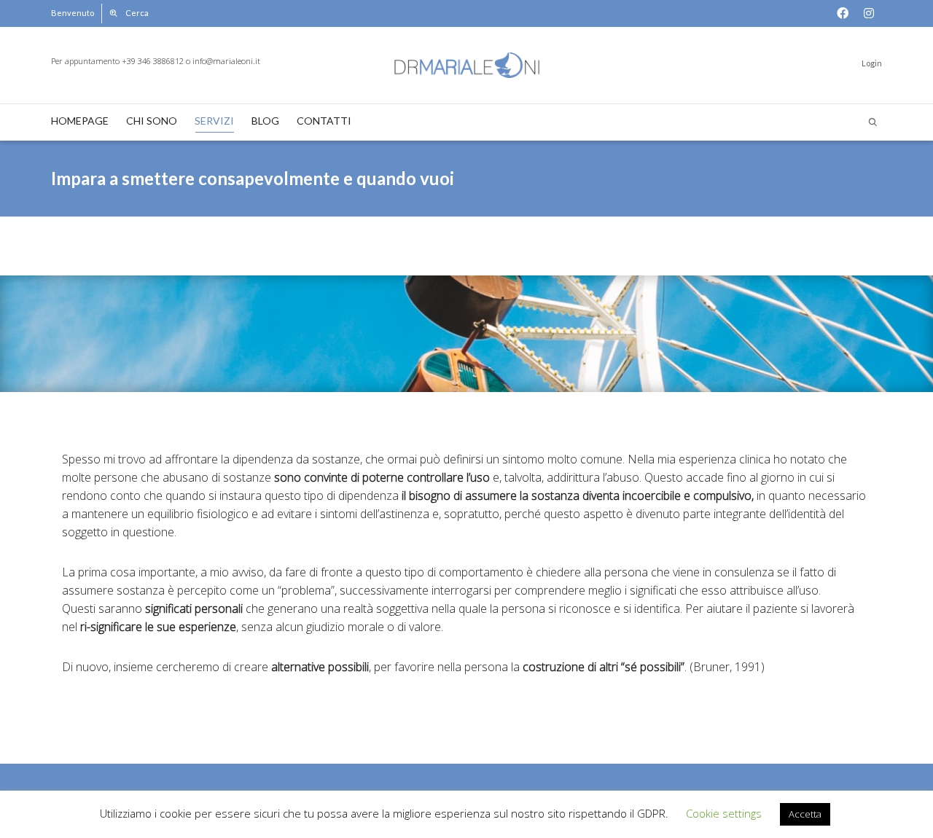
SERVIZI (214, 120)
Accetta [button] (805, 814)
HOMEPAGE (80, 120)
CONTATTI (324, 120)
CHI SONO (151, 120)
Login (872, 63)
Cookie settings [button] (724, 813)
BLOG (265, 120)
